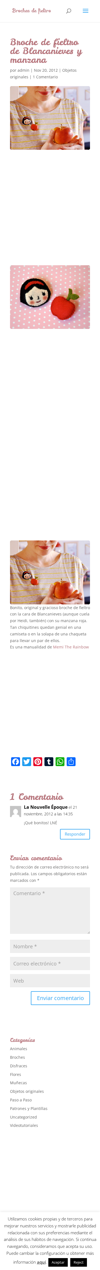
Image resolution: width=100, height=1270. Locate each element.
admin (23, 70)
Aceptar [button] (58, 1262)
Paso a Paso (21, 1099)
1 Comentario (45, 76)
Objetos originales (27, 1091)
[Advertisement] (50, 212)
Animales (18, 1048)
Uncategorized (23, 1117)
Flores (15, 1074)
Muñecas (18, 1082)
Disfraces (18, 1065)
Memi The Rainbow (71, 647)
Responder (75, 834)
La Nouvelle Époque (46, 807)
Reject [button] (79, 1262)
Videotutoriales (24, 1125)
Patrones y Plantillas (29, 1108)
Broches (17, 1057)
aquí (41, 1262)
